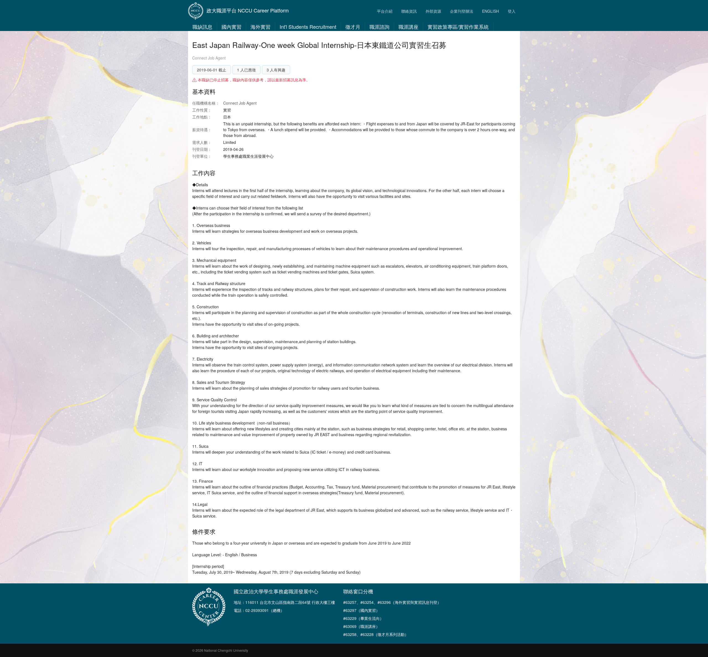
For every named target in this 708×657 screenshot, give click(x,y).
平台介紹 (384, 11)
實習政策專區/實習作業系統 (458, 26)
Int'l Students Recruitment (308, 26)
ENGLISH (490, 11)
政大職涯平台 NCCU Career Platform (248, 10)
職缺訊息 (202, 26)
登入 (512, 11)
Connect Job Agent (209, 58)
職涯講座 (408, 26)
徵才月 (352, 26)
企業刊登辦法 (461, 11)
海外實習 (260, 26)
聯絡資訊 (409, 11)
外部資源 (433, 11)
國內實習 (231, 26)
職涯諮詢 (379, 26)
